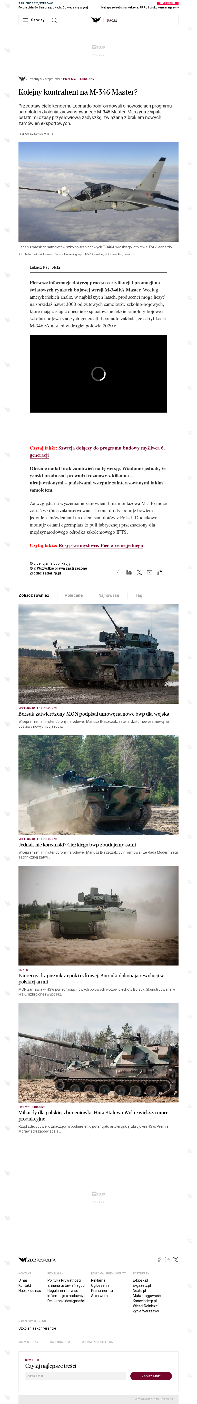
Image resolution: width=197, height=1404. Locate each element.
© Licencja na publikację (50, 563)
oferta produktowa (97, 1342)
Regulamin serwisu (62, 1291)
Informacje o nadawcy (65, 1296)
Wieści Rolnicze (145, 1306)
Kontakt (24, 1285)
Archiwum (99, 1296)
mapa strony (28, 1342)
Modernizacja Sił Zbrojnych (38, 708)
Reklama (98, 1280)
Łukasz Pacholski (45, 267)
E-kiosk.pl (140, 1280)
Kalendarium (60, 1342)
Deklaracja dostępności (66, 1301)
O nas (23, 1280)
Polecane (74, 595)
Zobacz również (33, 595)
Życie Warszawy (146, 1311)
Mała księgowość (147, 1296)
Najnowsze (109, 595)
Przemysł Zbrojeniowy (44, 79)
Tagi (139, 595)
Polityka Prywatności (64, 1280)
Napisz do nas (29, 1291)
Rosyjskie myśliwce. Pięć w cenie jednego (100, 545)
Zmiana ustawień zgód (66, 1285)
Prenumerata (102, 1291)
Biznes (23, 970)
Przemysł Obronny (78, 79)
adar (112, 20)
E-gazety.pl (142, 1285)
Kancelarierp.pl (145, 1301)
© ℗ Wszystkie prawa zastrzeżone (58, 568)
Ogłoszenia (100, 1285)
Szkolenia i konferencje (37, 1328)
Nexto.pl (139, 1291)
